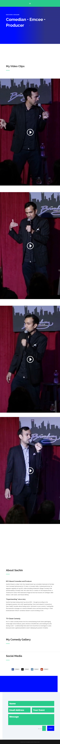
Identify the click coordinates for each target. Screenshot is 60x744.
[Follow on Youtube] (42, 669)
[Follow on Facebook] (13, 669)
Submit (50, 728)
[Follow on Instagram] (32, 669)
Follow (17, 669)
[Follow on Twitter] (22, 669)
